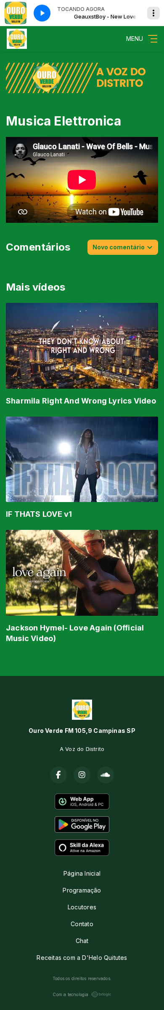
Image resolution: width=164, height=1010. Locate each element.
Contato (82, 923)
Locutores (82, 907)
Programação (82, 890)
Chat (82, 940)
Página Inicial (82, 873)
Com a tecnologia (70, 994)
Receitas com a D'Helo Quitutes (82, 957)
